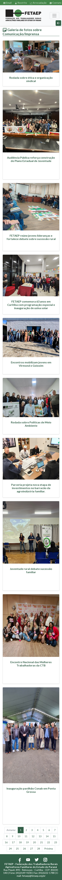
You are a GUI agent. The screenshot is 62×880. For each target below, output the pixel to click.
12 (33, 836)
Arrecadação (39, 2)
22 (48, 842)
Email (9, 2)
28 (38, 848)
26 (24, 848)
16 (6, 842)
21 (41, 842)
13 (40, 836)
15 (54, 836)
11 (26, 836)
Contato (56, 2)
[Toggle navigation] (54, 15)
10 (19, 836)
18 (20, 842)
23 (55, 842)
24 (10, 848)
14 (47, 836)
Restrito (22, 2)
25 (17, 848)
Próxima (48, 848)
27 (31, 848)
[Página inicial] (23, 16)
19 (27, 842)
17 (13, 842)
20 (34, 842)
